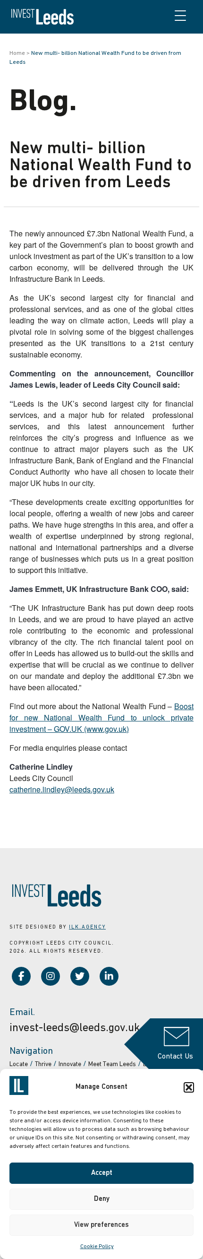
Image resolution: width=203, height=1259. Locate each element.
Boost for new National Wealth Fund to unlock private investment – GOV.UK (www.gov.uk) (101, 717)
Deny (102, 1199)
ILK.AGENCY (87, 927)
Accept (101, 1173)
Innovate (70, 1064)
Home (17, 53)
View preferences (101, 1225)
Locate (18, 1064)
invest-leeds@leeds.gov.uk (74, 1028)
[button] (189, 1087)
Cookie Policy (97, 1247)
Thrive (43, 1064)
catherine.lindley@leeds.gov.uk (61, 789)
